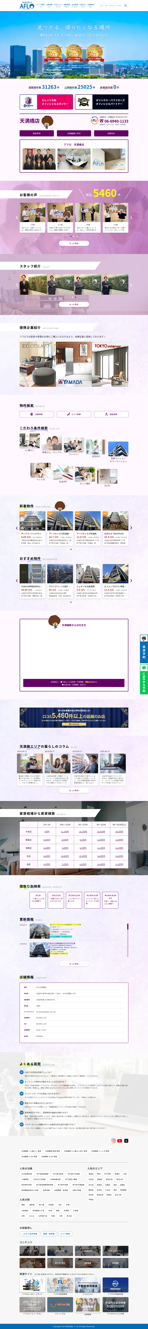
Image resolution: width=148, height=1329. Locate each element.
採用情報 (87, 1314)
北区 (125, 1174)
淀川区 (91, 1185)
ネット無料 (85, 483)
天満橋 (66, 1210)
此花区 (99, 1190)
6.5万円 (46, 839)
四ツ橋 (41, 1204)
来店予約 (37, 133)
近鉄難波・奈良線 (61, 1190)
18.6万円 (101, 856)
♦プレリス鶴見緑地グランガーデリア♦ (62, 943)
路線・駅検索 (49, 1233)
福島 (23, 1204)
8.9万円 (65, 839)
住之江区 (118, 1194)
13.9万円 (119, 839)
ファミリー (74, 454)
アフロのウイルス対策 (115, 1313)
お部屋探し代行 (74, 133)
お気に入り (60, 1251)
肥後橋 (31, 1204)
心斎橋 (75, 1210)
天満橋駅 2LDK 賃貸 (49, 1156)
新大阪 (69, 1216)
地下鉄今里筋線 (78, 1184)
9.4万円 (83, 839)
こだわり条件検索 (29, 1233)
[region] (74, 940)
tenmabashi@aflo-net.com (46, 1012)
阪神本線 (46, 1190)
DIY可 (107, 485)
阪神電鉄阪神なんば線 (29, 1190)
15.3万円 (83, 856)
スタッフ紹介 (32, 1251)
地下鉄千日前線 (74, 1174)
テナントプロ (60, 1313)
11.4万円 (119, 864)
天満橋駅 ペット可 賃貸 (100, 1151)
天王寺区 (107, 1174)
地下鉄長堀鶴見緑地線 (44, 1184)
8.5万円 (83, 864)
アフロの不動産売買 (115, 1294)
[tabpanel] (32, 218)
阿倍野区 (123, 1190)
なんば (31, 1216)
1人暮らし (30, 450)
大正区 (107, 1190)
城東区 (122, 1185)
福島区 (91, 1174)
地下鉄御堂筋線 (43, 1174)
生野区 (107, 1185)
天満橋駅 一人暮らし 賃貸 (31, 1151)
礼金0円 (63, 481)
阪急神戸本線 (26, 1184)
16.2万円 (83, 831)
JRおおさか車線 (39, 1179)
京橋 (53, 1216)
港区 (115, 1190)
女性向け (96, 456)
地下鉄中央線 (63, 1184)
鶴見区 (91, 1190)
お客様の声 (88, 1251)
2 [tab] (74, 236)
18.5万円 (101, 831)
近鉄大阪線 (77, 1190)
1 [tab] (70, 236)
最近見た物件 (60, 1263)
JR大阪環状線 (26, 1174)
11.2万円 (101, 848)
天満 (67, 1204)
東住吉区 (100, 1194)
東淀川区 (119, 1179)
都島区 (99, 1179)
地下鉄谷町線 (58, 1174)
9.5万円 (83, 848)
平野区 (91, 1199)
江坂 (61, 1216)
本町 (23, 1216)
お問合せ (111, 133)
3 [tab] (77, 236)
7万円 (46, 831)
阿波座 (51, 1204)
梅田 (58, 1210)
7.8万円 (65, 848)
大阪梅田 (24, 1210)
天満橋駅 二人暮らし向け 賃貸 (75, 1151)
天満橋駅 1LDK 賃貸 (29, 1156)
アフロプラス (88, 1294)
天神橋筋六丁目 (38, 1210)
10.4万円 (101, 864)
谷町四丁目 (43, 1216)
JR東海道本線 (55, 1179)
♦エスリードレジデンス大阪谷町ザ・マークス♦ (65, 925)
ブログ (32, 1263)
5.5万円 (46, 864)
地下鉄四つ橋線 (71, 1179)
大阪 (60, 1204)
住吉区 (91, 1194)
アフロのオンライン (115, 1251)
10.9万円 (65, 856)
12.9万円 (101, 839)
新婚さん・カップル (51, 452)
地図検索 (113, 414)
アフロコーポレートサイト (32, 1294)
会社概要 (115, 1263)
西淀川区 (109, 1179)
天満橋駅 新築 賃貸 (52, 1151)
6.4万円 (46, 848)
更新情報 (87, 1263)
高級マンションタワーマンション (118, 460)
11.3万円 (65, 831)
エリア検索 (76, 414)
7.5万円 (65, 864)
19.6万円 (119, 856)
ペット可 (41, 479)
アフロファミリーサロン (32, 1313)
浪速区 (117, 1174)
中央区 (91, 1179)
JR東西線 (25, 1179)
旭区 (115, 1185)
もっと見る (74, 243)
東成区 (99, 1185)
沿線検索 (39, 414)
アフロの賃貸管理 (60, 1294)
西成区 (109, 1194)
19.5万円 (119, 831)
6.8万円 (46, 856)
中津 (50, 1210)
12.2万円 (119, 848)
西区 (99, 1174)
